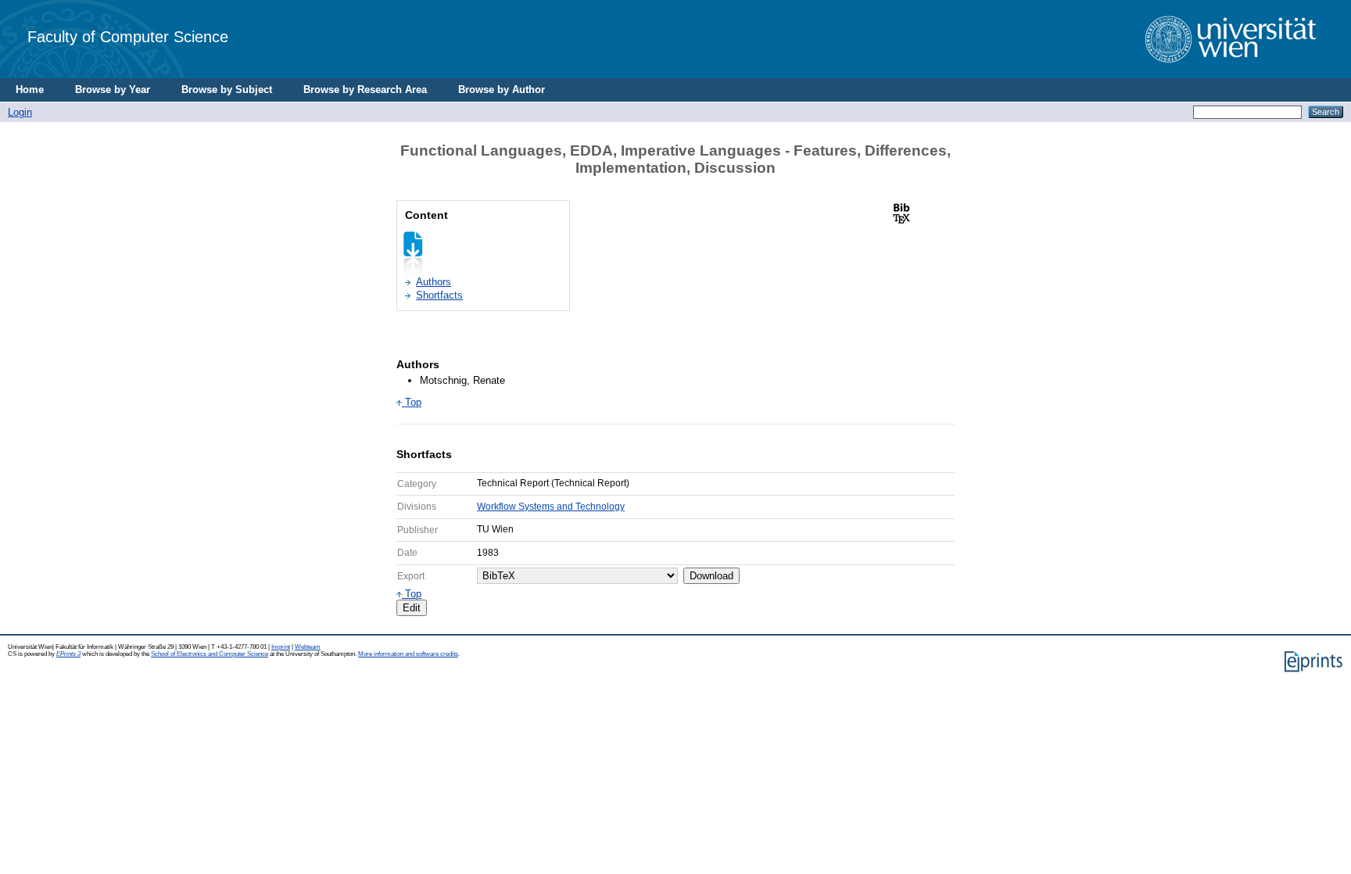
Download (711, 576)
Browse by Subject (226, 89)
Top (411, 402)
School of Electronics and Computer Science (209, 653)
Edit (412, 608)
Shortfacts (439, 295)
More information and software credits (408, 653)
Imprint (280, 646)
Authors (433, 282)
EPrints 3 (68, 653)
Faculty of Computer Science (127, 36)
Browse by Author (501, 89)
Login (20, 112)
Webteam (308, 646)
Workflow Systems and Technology (551, 506)
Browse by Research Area (365, 89)
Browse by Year (112, 89)
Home (30, 89)
